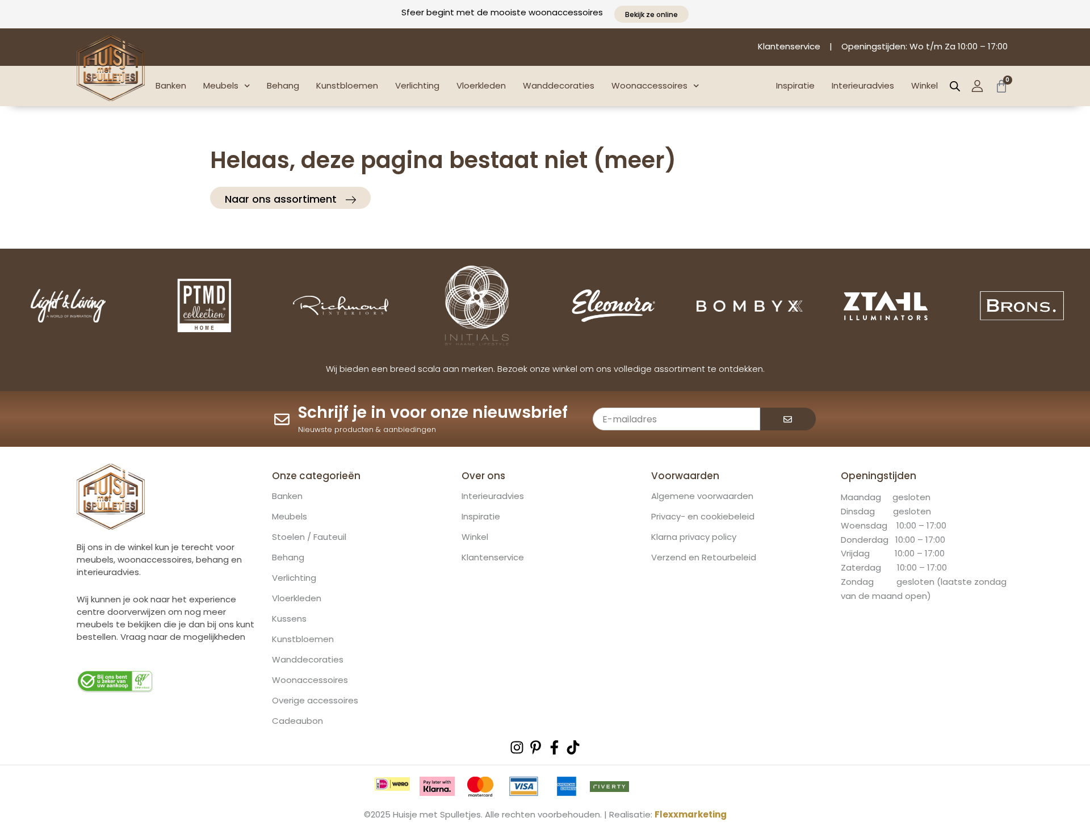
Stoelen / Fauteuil (309, 537)
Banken (171, 85)
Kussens (289, 618)
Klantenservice (493, 557)
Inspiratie (795, 85)
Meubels (220, 85)
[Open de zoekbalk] (955, 86)
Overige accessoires (315, 700)
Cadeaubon (297, 721)
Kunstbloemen (347, 85)
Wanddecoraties (558, 85)
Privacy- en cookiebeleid (702, 516)
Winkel (924, 85)
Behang (283, 85)
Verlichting (417, 85)
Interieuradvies (863, 85)
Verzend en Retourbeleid (703, 557)
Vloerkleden (481, 85)
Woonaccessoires (649, 85)
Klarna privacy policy (693, 537)
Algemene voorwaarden (702, 496)
